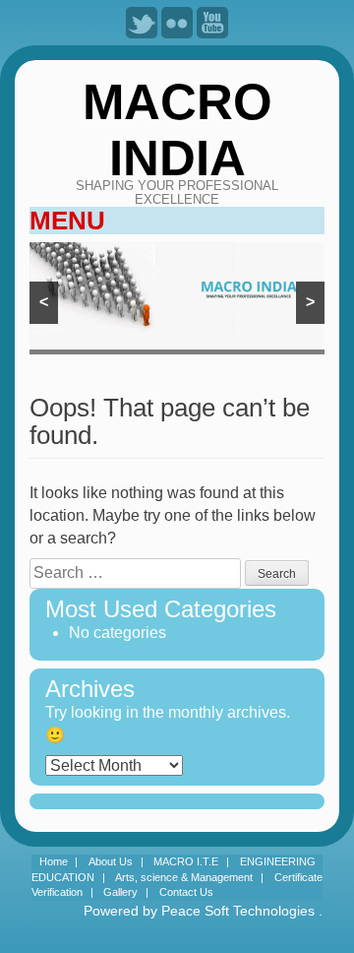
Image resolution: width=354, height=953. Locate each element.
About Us (110, 861)
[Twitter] (141, 22)
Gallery (120, 892)
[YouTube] (212, 22)
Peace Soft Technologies (238, 911)
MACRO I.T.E (185, 861)
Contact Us (186, 892)
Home (53, 861)
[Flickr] (177, 22)
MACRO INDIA (177, 129)
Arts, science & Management (184, 877)
